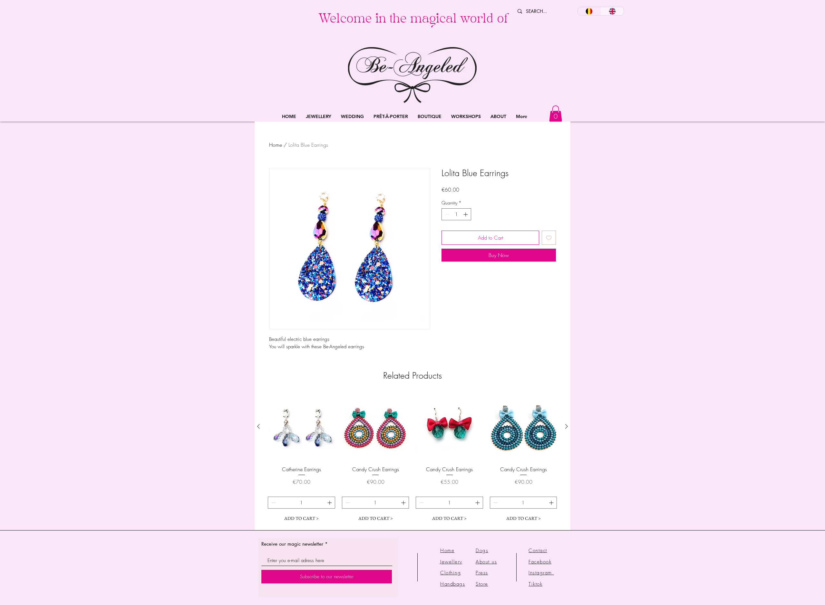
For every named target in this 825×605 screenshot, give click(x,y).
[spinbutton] (456, 214)
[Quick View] (301, 427)
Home (275, 144)
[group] (412, 458)
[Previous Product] (258, 426)
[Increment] (466, 214)
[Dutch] (589, 11)
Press (482, 573)
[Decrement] (446, 214)
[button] (318, 116)
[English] (612, 11)
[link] (555, 113)
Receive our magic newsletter (292, 543)
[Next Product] (566, 426)
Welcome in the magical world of (413, 20)
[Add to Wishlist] (549, 238)
